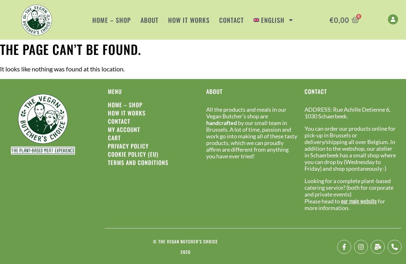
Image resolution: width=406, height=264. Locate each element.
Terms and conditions (138, 162)
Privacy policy (128, 146)
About (150, 20)
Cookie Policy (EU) (133, 154)
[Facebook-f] (344, 247)
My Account (124, 129)
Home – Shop (111, 20)
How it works (189, 20)
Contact (231, 20)
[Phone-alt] (395, 247)
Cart (114, 138)
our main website (359, 201)
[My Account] (393, 19)
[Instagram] (361, 247)
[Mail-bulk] (378, 247)
